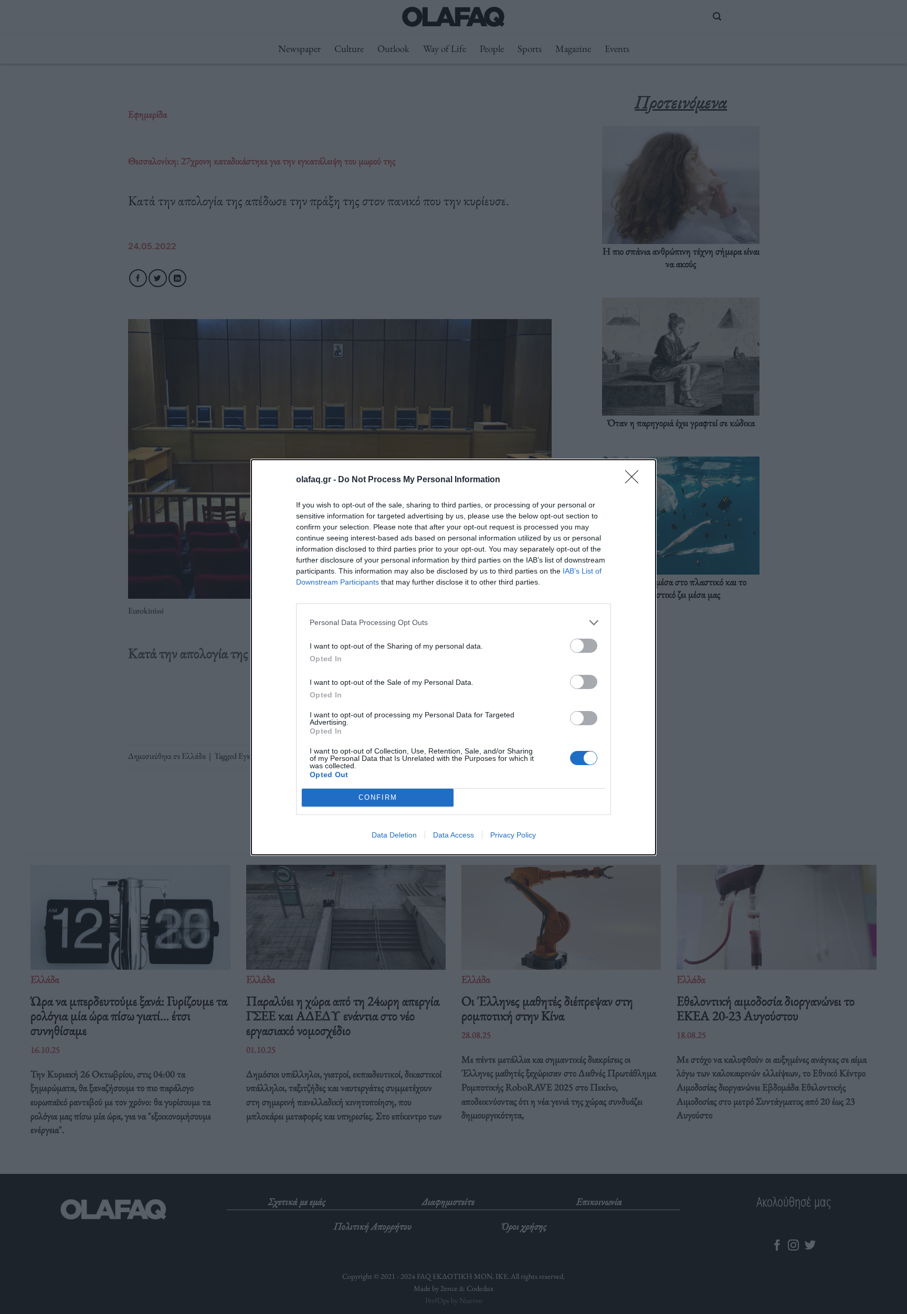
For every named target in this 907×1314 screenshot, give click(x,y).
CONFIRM (377, 797)
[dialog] (453, 657)
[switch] (583, 646)
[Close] (635, 480)
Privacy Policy (513, 835)
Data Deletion (394, 835)
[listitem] (453, 622)
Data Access (453, 835)
